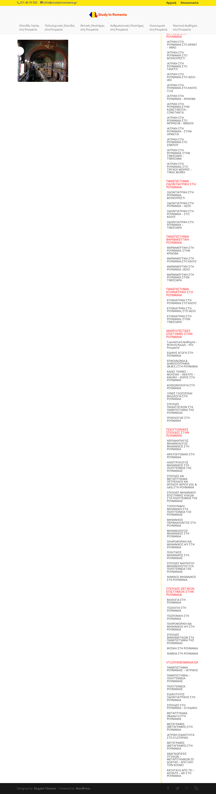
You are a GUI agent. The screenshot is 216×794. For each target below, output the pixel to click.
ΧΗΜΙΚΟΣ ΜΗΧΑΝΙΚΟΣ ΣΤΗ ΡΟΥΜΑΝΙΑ (181, 578)
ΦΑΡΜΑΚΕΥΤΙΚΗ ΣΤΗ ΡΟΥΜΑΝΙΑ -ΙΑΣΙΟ (180, 268)
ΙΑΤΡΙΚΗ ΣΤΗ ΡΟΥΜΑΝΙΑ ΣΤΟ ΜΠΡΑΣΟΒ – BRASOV (180, 120)
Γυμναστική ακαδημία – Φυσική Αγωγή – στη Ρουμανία (182, 345)
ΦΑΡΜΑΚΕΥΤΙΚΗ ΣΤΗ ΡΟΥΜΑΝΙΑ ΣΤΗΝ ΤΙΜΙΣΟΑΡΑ (180, 277)
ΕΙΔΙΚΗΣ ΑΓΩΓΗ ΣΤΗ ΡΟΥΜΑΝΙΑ (180, 354)
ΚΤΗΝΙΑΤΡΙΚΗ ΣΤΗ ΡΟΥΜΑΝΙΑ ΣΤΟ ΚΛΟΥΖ (182, 301)
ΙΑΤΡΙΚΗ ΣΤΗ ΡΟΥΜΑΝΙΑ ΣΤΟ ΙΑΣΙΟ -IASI (182, 77)
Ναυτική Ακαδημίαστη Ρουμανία (185, 27)
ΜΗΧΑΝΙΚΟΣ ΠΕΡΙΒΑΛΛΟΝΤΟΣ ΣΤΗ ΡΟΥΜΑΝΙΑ (181, 522)
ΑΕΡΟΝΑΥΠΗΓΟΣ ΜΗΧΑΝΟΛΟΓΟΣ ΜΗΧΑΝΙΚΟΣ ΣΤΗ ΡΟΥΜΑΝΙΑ (178, 445)
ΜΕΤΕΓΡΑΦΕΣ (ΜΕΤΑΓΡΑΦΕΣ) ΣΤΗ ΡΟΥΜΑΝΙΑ (180, 727)
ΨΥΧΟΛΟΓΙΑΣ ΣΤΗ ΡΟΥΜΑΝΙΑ (178, 419)
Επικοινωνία (189, 3)
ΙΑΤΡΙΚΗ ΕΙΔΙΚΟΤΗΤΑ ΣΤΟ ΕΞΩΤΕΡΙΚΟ (180, 736)
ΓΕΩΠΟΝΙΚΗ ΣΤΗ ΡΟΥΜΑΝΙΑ (178, 617)
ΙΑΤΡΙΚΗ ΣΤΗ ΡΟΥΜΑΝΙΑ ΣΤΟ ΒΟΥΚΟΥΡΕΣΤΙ (177, 55)
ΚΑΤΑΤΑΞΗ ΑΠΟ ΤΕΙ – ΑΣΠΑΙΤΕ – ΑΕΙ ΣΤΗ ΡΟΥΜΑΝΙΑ (181, 773)
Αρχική (171, 3)
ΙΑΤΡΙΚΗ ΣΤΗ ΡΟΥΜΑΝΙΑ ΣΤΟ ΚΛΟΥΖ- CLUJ (182, 88)
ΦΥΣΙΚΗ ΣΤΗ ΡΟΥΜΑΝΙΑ (182, 648)
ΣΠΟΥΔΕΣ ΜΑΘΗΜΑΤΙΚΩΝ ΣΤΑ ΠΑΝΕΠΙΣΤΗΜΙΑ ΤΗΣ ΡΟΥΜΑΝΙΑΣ (180, 639)
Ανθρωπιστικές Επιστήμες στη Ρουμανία (127, 27)
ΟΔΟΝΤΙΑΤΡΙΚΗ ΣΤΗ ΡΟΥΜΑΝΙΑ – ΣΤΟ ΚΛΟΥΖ (180, 214)
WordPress (83, 788)
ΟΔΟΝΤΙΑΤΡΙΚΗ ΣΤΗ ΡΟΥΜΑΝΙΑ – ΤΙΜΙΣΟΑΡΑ (180, 225)
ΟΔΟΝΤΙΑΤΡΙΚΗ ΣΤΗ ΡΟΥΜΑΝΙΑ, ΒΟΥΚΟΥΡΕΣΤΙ (180, 195)
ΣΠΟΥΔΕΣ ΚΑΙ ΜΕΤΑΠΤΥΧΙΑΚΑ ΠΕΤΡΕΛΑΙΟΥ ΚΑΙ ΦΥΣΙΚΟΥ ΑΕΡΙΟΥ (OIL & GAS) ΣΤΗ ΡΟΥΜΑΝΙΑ (182, 481)
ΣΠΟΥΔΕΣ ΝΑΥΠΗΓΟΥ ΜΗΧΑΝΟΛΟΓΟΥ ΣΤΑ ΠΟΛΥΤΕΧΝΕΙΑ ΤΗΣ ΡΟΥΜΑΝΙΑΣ (180, 567)
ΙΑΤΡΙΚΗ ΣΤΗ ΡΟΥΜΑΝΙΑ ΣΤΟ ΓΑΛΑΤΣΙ (177, 66)
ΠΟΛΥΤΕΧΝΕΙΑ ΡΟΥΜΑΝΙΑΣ (176, 688)
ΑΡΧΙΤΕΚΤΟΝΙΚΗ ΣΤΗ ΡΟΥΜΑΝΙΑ (181, 455)
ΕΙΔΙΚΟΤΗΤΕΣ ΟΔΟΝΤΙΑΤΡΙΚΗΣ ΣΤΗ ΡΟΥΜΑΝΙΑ (181, 697)
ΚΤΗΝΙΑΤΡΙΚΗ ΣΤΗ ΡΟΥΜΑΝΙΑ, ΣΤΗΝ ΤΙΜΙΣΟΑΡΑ (179, 319)
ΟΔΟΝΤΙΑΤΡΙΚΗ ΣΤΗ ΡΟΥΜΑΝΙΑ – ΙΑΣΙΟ (180, 204)
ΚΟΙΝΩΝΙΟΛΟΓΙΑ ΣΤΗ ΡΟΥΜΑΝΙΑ (181, 386)
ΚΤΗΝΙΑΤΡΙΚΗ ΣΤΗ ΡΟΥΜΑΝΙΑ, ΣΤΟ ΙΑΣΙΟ (181, 309)
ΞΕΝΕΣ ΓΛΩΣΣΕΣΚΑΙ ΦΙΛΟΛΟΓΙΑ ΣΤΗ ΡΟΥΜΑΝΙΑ (179, 396)
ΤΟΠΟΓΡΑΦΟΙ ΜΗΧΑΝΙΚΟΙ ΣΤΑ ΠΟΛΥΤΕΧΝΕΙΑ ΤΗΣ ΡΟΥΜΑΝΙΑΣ (179, 510)
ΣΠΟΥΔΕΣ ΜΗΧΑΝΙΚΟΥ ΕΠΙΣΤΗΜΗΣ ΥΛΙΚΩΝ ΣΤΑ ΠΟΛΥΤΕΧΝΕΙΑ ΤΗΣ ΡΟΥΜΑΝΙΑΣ (182, 497)
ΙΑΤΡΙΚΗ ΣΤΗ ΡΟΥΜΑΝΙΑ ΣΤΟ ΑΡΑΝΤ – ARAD (182, 44)
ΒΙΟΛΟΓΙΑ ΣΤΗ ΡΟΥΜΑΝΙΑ (176, 601)
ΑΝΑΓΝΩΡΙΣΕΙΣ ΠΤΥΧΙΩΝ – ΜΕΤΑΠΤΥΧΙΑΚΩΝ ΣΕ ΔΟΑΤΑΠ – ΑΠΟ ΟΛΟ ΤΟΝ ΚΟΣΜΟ (180, 759)
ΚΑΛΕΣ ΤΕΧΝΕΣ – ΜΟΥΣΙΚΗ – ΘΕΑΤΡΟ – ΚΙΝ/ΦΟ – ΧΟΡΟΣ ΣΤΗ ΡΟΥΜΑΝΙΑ (181, 376)
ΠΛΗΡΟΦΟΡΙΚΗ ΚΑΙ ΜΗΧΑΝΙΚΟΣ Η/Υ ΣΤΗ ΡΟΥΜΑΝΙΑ (181, 544)
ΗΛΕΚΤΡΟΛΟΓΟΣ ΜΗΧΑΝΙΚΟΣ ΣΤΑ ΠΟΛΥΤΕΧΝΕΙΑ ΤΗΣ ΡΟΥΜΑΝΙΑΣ (179, 467)
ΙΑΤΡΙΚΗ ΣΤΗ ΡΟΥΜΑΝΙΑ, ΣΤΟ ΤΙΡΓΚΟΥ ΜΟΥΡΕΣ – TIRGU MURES (179, 168)
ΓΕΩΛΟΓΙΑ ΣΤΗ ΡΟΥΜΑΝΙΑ (176, 609)
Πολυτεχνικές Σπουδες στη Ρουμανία (60, 27)
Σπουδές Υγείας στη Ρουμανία (29, 27)
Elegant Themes (45, 788)
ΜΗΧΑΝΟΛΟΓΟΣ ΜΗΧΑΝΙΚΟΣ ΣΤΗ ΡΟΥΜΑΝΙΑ (178, 533)
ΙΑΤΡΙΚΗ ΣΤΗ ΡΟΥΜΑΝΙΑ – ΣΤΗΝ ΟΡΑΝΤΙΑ (179, 131)
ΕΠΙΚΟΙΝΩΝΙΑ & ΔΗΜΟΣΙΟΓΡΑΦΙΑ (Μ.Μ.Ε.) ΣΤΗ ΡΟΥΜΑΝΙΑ (182, 363)
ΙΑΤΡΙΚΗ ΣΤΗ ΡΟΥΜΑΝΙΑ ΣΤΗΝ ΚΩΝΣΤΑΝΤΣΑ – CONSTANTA (178, 108)
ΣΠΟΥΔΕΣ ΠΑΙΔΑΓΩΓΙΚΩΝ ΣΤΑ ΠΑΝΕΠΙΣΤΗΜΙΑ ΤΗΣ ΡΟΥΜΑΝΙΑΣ (180, 408)
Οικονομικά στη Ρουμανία (158, 27)
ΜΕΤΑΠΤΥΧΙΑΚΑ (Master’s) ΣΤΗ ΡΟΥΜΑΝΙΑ (177, 716)
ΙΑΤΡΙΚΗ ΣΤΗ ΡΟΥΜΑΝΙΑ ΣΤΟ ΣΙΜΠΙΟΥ (177, 142)
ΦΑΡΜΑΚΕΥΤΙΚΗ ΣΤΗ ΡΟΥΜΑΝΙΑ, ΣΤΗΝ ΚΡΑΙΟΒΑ (180, 250)
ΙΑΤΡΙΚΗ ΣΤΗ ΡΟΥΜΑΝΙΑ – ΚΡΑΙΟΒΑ (181, 97)
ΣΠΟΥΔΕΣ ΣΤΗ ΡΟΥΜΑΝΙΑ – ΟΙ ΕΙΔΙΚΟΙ (182, 706)
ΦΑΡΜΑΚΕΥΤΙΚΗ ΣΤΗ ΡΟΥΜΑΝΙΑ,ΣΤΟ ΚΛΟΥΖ (182, 260)
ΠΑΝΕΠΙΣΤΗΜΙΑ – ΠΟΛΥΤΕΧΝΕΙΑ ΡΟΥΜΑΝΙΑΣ (178, 678)
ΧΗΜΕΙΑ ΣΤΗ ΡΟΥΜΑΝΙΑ (182, 653)
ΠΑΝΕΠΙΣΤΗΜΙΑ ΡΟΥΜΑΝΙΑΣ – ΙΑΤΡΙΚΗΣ (182, 669)
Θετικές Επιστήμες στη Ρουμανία (92, 27)
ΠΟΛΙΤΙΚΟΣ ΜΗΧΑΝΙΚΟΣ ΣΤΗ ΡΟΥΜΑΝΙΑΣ (178, 555)
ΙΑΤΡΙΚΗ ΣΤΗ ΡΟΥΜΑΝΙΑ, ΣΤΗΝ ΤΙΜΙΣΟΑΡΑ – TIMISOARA (178, 154)
